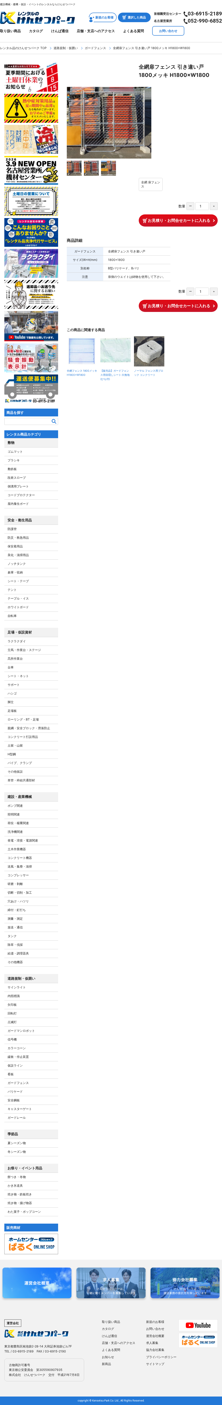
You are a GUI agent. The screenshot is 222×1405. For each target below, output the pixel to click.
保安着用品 (15, 546)
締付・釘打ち (17, 910)
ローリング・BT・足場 (23, 719)
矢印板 (12, 1004)
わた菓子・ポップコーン (24, 1211)
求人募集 (152, 1343)
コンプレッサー (18, 875)
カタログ (36, 31)
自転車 (12, 616)
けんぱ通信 (60, 31)
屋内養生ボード (18, 503)
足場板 (12, 710)
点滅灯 (12, 1022)
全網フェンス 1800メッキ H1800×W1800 (82, 372)
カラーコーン (17, 1048)
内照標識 (14, 996)
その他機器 (15, 962)
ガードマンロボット (21, 1030)
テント (12, 589)
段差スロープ (17, 477)
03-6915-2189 (205, 14)
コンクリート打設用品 (23, 737)
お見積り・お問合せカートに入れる (179, 220)
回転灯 (12, 1013)
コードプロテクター (21, 495)
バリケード (15, 1091)
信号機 (12, 1039)
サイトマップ (155, 1364)
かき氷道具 (15, 1185)
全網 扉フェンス (150, 184)
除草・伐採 (15, 944)
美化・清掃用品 (18, 555)
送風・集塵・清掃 (20, 866)
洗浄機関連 (15, 831)
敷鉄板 (12, 469)
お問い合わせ (168, 31)
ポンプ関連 (15, 805)
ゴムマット (15, 451)
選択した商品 (137, 17)
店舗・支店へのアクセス (96, 31)
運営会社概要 (155, 1336)
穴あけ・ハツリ (18, 901)
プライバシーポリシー (161, 1357)
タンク (12, 936)
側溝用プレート (18, 486)
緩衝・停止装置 (18, 1057)
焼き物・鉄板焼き (20, 1194)
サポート (14, 684)
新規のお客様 (104, 17)
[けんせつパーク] (37, 21)
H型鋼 (12, 754)
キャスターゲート (20, 1109)
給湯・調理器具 (18, 953)
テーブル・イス (18, 598)
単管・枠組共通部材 (21, 780)
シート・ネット (18, 676)
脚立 (11, 702)
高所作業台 (15, 658)
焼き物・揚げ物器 (20, 1203)
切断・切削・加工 (20, 892)
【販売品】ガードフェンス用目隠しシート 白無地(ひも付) (115, 375)
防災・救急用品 (18, 537)
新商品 (106, 1364)
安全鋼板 (14, 1100)
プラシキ (14, 460)
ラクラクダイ (17, 641)
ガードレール (17, 1117)
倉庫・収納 (15, 572)
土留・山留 (15, 745)
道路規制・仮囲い (66, 48)
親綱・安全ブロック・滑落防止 (29, 728)
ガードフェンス (95, 48)
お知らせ (108, 1357)
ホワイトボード (18, 607)
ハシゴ (12, 693)
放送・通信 (15, 927)
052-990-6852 (205, 21)
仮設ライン (15, 1065)
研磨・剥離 (15, 884)
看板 (11, 1074)
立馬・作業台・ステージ (24, 650)
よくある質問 (133, 31)
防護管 (12, 529)
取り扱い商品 (10, 31)
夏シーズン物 (17, 1143)
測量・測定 (15, 918)
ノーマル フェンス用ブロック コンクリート (148, 372)
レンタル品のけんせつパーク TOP (23, 48)
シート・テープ (18, 581)
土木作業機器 (17, 849)
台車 (11, 667)
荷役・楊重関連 (18, 823)
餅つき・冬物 (17, 1177)
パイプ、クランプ (20, 763)
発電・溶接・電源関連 (23, 840)
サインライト (17, 987)
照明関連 (14, 814)
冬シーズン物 (17, 1151)
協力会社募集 (155, 1350)
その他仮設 (15, 771)
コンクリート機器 (20, 858)
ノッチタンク (17, 563)
